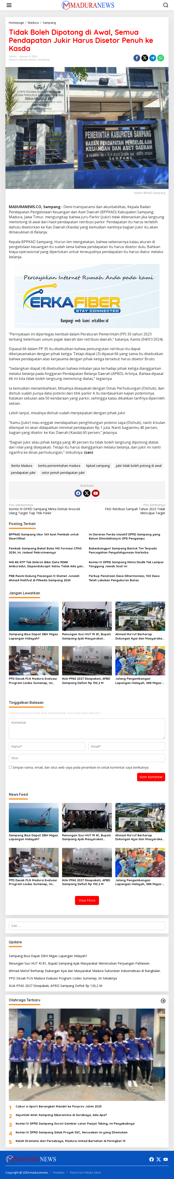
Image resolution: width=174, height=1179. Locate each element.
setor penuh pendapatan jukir (63, 472)
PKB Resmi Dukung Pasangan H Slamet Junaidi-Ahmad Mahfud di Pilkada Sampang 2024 (44, 578)
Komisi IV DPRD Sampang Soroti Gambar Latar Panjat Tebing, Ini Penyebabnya (75, 1123)
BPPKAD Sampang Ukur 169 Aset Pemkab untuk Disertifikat (44, 536)
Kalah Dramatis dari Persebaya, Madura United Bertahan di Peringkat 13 (70, 1141)
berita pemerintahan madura (59, 465)
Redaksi (58, 1172)
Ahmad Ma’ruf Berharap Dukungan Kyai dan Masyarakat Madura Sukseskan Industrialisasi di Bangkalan (139, 636)
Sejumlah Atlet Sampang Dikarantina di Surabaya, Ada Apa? (61, 1115)
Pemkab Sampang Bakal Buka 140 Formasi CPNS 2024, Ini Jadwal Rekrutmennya (45, 550)
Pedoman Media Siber (85, 1172)
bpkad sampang (98, 465)
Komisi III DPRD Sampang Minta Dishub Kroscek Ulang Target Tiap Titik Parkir (44, 509)
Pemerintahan (28, 59)
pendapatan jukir (23, 472)
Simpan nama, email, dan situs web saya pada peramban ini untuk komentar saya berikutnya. (81, 767)
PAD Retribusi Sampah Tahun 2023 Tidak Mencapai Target (135, 509)
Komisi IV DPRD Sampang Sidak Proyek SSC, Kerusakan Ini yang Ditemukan (72, 1132)
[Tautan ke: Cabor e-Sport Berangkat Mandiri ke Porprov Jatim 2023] (87, 1055)
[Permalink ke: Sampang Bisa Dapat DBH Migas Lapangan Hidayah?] (34, 616)
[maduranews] (87, 5)
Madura (13, 59)
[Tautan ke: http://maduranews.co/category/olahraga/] (163, 1001)
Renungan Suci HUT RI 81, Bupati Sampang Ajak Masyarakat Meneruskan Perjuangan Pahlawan (86, 636)
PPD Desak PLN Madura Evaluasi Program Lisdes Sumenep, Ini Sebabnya (33, 681)
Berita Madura (21, 465)
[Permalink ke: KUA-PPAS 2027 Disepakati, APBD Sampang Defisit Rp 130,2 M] (87, 660)
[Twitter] (86, 493)
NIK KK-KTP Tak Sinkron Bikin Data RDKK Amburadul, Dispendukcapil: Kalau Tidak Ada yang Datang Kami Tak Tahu (47, 564)
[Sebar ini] (136, 58)
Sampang (44, 59)
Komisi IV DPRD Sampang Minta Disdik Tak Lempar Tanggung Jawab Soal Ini (126, 564)
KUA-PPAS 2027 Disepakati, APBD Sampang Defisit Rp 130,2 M (86, 680)
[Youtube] (95, 493)
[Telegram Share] (152, 58)
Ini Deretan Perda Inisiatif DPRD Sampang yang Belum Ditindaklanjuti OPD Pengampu (124, 536)
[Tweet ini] (144, 58)
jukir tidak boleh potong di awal (139, 465)
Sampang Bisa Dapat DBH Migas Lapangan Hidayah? (33, 636)
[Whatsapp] (160, 58)
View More (87, 900)
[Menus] (9, 5)
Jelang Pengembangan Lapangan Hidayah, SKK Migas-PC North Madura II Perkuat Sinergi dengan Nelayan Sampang (139, 681)
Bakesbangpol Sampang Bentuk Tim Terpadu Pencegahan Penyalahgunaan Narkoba (123, 550)
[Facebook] (78, 493)
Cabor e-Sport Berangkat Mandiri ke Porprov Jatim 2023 (59, 1106)
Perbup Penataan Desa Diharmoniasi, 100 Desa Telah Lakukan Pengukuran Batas (124, 578)
